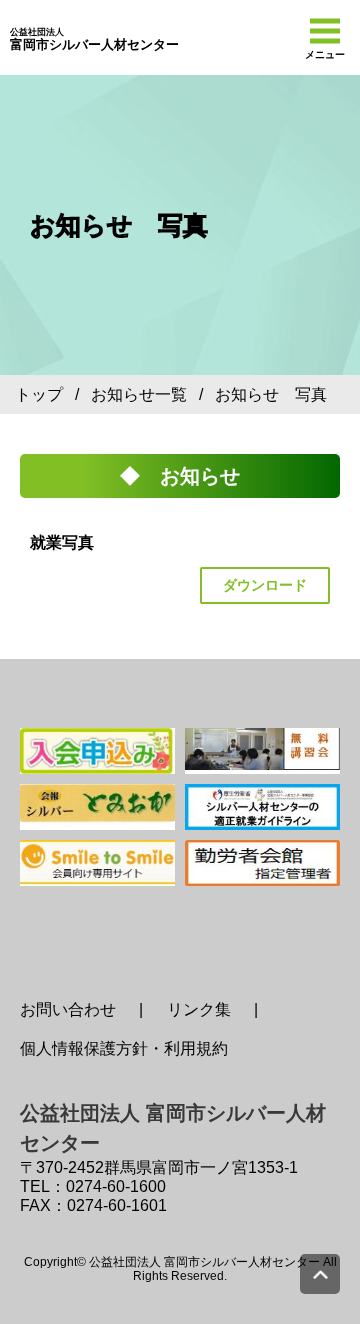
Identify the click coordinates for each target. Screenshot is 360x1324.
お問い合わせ (68, 1009)
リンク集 (199, 1009)
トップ (39, 394)
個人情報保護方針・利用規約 (124, 1048)
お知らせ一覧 (139, 394)
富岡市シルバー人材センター (94, 40)
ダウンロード (265, 585)
